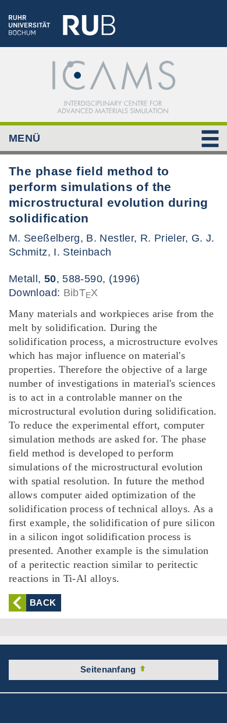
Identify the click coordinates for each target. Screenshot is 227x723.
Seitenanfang (109, 669)
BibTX (80, 292)
